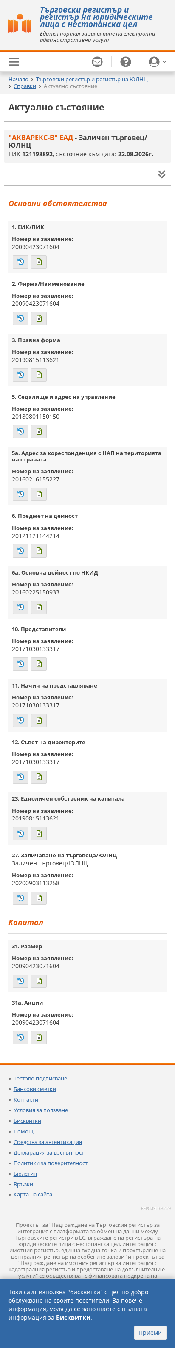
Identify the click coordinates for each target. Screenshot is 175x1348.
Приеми (150, 1333)
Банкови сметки (35, 1089)
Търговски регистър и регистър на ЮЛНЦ (92, 79)
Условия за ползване (41, 1110)
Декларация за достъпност (49, 1152)
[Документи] (39, 262)
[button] (157, 62)
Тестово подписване (40, 1078)
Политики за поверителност (51, 1163)
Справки (25, 86)
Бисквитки (27, 1120)
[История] (20, 262)
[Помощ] (126, 62)
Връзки (23, 1184)
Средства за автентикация (48, 1142)
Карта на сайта (33, 1194)
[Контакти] (97, 62)
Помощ (24, 1131)
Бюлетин (25, 1173)
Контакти (26, 1099)
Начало (18, 79)
